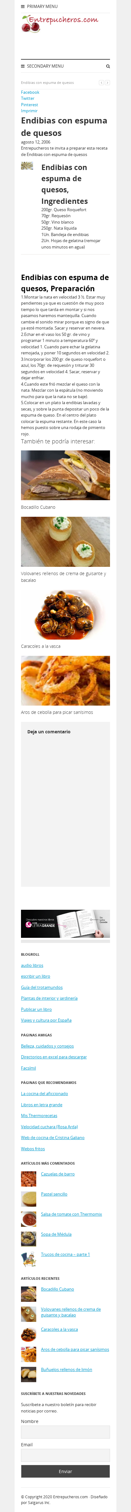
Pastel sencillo (54, 1194)
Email (27, 1445)
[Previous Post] (101, 82)
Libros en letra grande (41, 1105)
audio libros (32, 965)
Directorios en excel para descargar (54, 1057)
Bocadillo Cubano (57, 1289)
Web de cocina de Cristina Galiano (53, 1137)
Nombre (29, 1421)
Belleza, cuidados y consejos (47, 1046)
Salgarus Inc (39, 1502)
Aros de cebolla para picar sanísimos (75, 1349)
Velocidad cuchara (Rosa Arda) (49, 1127)
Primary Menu (42, 6)
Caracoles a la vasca (59, 1329)
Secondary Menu (45, 66)
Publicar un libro (36, 1009)
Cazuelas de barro (58, 1174)
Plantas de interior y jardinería (49, 998)
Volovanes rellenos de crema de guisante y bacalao (71, 1312)
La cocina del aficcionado (44, 1093)
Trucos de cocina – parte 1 (65, 1254)
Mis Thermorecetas (39, 1115)
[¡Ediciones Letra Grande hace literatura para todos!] (65, 936)
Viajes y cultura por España (46, 1020)
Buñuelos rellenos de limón (66, 1369)
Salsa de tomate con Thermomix (71, 1214)
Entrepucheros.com (70, 1497)
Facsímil (28, 1068)
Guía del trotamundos (42, 987)
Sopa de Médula (56, 1234)
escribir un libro (35, 976)
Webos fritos (33, 1149)
